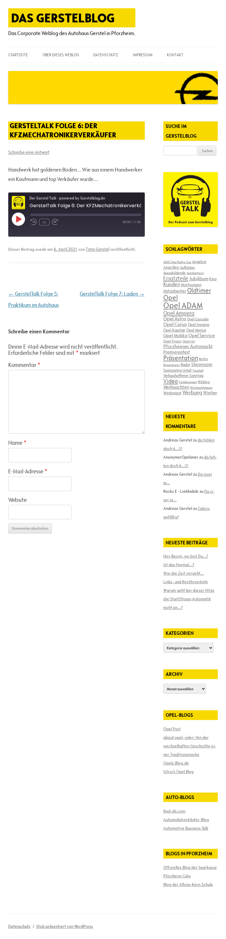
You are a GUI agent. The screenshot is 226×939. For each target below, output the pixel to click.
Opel (170, 297)
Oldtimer (199, 290)
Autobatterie (195, 273)
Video (170, 381)
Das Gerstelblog (63, 18)
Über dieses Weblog (61, 54)
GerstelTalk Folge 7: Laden (112, 293)
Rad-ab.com (174, 811)
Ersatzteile (175, 278)
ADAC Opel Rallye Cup (177, 262)
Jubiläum (198, 278)
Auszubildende (174, 272)
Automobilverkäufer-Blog (186, 819)
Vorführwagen (188, 382)
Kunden (171, 284)
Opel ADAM (183, 305)
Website (17, 499)
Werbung (192, 392)
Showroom (201, 364)
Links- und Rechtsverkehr (185, 581)
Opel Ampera (179, 313)
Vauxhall (197, 370)
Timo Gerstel (97, 249)
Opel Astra (174, 318)
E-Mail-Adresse (27, 471)
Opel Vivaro (172, 341)
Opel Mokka (175, 335)
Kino (213, 278)
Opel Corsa (175, 324)
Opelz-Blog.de (176, 763)
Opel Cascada (198, 319)
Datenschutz (105, 54)
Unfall (187, 370)
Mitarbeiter (174, 291)
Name (17, 442)
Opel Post (172, 729)
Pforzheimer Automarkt (188, 346)
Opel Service (201, 335)
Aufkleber (187, 267)
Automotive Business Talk (185, 828)
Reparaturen (171, 365)
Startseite (18, 54)
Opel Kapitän (174, 330)
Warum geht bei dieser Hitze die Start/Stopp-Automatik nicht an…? (189, 599)
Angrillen (171, 267)
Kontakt (175, 54)
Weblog (204, 381)
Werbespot (172, 393)
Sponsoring (172, 370)
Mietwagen (191, 284)
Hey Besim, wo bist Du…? (185, 556)
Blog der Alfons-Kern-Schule (188, 884)
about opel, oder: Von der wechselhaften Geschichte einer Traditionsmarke (189, 746)
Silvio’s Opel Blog (178, 771)
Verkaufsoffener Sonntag (183, 375)
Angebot (199, 261)
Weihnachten (176, 387)
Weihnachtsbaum (201, 388)
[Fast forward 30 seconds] (55, 222)
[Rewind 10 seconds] (33, 222)
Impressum (142, 54)
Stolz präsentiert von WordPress (64, 926)
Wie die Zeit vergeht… (183, 573)
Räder (185, 364)
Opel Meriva (196, 330)
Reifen (203, 359)
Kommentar (24, 364)
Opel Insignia (198, 324)
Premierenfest (176, 352)
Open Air (188, 341)
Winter (210, 392)
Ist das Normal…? (178, 564)
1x (44, 222)
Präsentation (180, 358)
